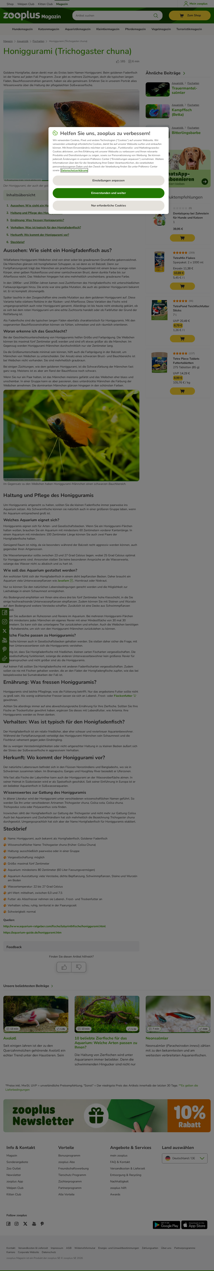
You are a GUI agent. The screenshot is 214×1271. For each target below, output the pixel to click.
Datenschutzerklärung (74, 170)
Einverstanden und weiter (108, 193)
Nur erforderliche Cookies (108, 206)
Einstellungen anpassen (108, 180)
